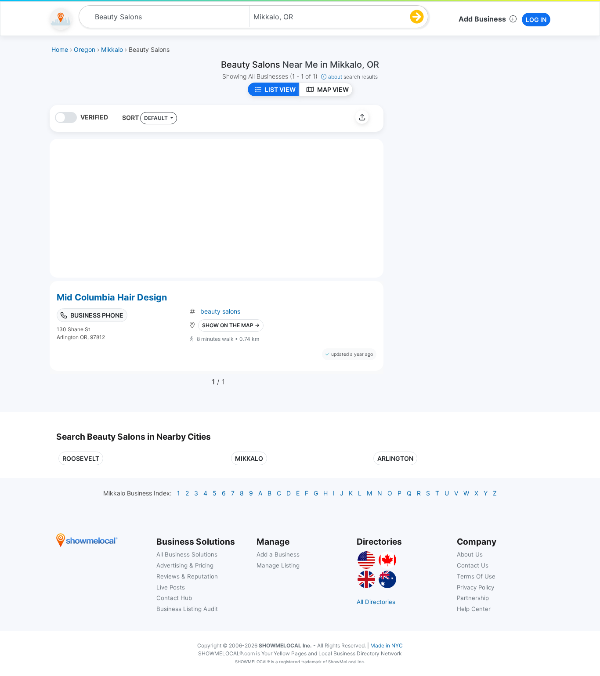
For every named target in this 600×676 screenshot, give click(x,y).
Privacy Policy (475, 587)
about (353, 76)
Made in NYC (386, 645)
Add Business (482, 18)
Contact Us (472, 565)
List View (280, 89)
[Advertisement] (464, 166)
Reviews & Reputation (187, 576)
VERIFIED (94, 117)
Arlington (395, 458)
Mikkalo (249, 458)
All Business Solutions (186, 554)
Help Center (474, 608)
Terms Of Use (476, 576)
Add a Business (278, 554)
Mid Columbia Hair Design (112, 297)
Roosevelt (80, 458)
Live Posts (170, 587)
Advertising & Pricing (184, 565)
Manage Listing (278, 565)
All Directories (376, 601)
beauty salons (220, 311)
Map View (333, 89)
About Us (470, 554)
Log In (536, 19)
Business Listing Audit (187, 608)
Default (156, 118)
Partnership (473, 597)
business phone (96, 315)
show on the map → (231, 325)
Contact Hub (174, 597)
